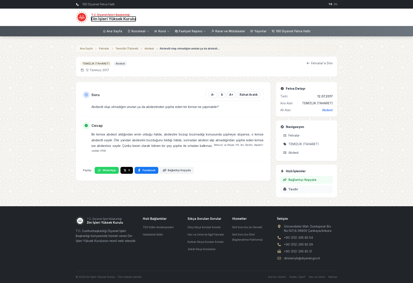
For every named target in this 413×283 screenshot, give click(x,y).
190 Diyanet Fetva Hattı (293, 31)
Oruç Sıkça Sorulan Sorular (204, 227)
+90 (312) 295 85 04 (298, 237)
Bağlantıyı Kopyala (179, 170)
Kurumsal (138, 31)
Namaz (332, 276)
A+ (231, 94)
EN (335, 4)
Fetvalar (104, 48)
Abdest (149, 48)
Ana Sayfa (114, 31)
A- (212, 94)
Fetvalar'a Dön (322, 63)
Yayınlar (260, 31)
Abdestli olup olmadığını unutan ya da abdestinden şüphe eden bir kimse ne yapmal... (190, 48)
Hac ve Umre (317, 276)
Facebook (149, 170)
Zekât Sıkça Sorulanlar (202, 249)
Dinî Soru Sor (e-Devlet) (247, 227)
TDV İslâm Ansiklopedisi (158, 227)
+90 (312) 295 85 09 (298, 244)
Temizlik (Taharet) (126, 48)
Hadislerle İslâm (153, 234)
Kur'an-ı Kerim (277, 276)
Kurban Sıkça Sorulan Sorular (205, 241)
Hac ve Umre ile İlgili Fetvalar (206, 234)
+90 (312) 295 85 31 (298, 251)
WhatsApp (109, 170)
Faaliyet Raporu (190, 31)
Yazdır (293, 189)
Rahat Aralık (249, 94)
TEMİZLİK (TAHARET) (95, 63)
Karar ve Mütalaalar (230, 31)
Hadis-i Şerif (297, 276)
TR (330, 4)
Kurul (162, 31)
